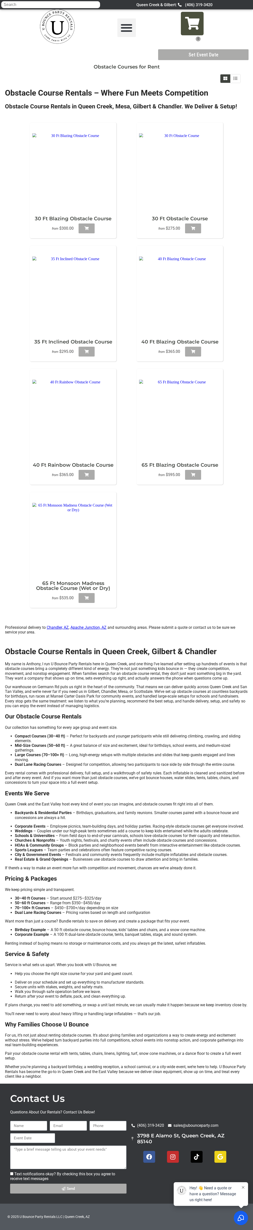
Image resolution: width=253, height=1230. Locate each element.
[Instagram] (173, 1157)
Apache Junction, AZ (88, 627)
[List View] (235, 78)
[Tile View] (225, 78)
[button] (126, 27)
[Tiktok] (197, 1157)
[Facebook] (149, 1157)
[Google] (220, 1157)
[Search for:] (50, 4)
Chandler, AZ (58, 627)
